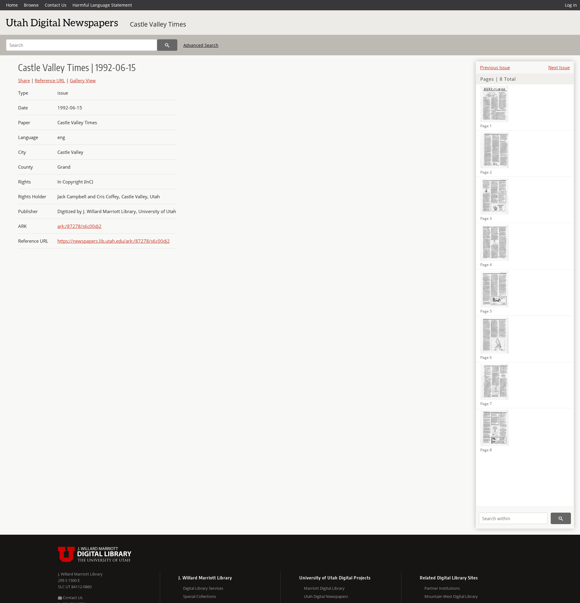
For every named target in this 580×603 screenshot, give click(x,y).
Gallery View (83, 80)
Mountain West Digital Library (451, 596)
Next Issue (559, 67)
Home (12, 5)
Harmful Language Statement (102, 5)
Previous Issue (495, 67)
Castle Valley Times (158, 24)
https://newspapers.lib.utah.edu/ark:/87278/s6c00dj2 (113, 241)
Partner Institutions (442, 588)
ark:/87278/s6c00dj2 (79, 226)
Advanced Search (200, 45)
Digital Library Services (203, 588)
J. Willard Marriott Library (80, 574)
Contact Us (55, 5)
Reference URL (50, 80)
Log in (571, 5)
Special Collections (199, 596)
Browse (31, 5)
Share (24, 80)
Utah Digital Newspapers (326, 596)
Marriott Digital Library (324, 588)
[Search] (167, 45)
